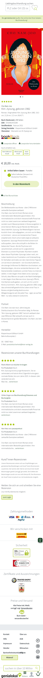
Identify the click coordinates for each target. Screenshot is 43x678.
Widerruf (9, 657)
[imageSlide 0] (20, 97)
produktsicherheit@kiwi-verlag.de (20, 344)
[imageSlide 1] (22, 97)
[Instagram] (38, 651)
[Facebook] (38, 640)
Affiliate (23, 652)
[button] (25, 675)
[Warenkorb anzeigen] (38, 675)
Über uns (23, 634)
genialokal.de (10, 18)
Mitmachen (24, 648)
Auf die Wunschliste (10, 195)
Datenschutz (24, 643)
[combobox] (19, 668)
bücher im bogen (20, 364)
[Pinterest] (38, 646)
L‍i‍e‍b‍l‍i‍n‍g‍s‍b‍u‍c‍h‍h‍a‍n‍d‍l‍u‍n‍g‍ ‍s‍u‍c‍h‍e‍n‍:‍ (19, 3)
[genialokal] (11, 675)
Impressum (7, 643)
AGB (21, 639)
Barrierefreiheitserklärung (10, 652)
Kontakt (6, 634)
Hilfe (5, 639)
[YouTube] (38, 657)
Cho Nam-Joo (6, 106)
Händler (6, 648)
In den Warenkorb (21, 184)
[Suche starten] (36, 668)
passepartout (17, 428)
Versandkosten (26, 608)
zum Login (7, 497)
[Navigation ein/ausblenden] (31, 674)
